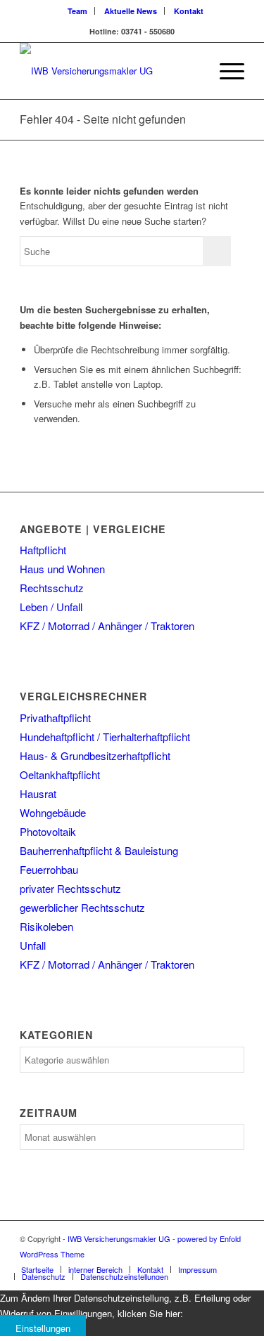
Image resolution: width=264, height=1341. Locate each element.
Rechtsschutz (52, 587)
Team (77, 11)
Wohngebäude (53, 812)
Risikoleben (46, 926)
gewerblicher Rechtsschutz (82, 907)
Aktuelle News (130, 11)
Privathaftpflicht (55, 717)
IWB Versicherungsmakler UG (119, 1238)
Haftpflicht (43, 549)
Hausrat (38, 793)
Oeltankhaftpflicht (60, 774)
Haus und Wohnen (62, 568)
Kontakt (188, 11)
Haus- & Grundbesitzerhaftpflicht (95, 755)
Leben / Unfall (51, 606)
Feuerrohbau (49, 869)
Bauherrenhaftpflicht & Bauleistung (99, 850)
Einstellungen (42, 1328)
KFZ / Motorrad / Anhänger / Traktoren (107, 625)
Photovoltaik (48, 831)
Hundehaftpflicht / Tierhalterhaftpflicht (105, 736)
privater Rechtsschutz (70, 888)
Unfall (33, 945)
